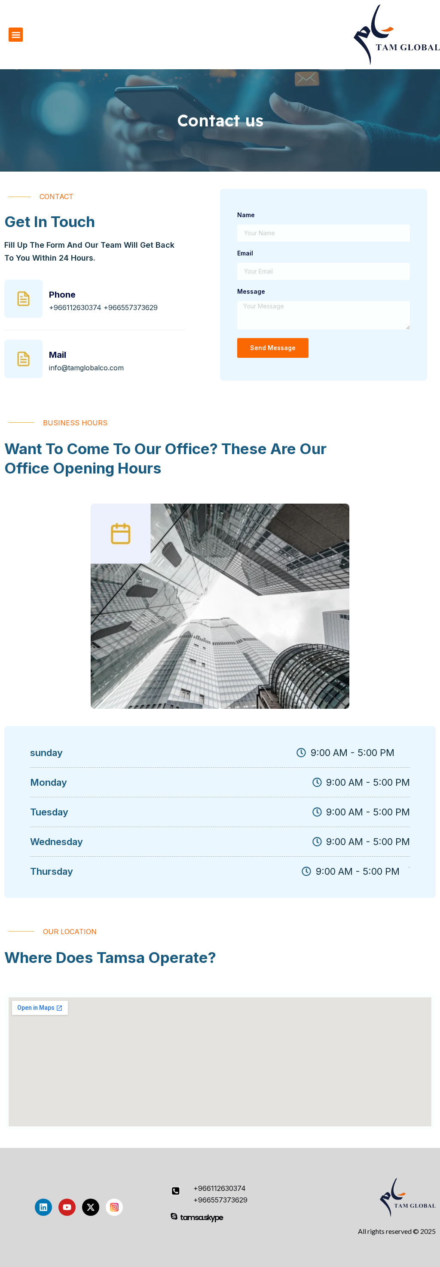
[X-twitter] (90, 1207)
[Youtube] (67, 1207)
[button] (16, 35)
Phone (62, 294)
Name (246, 215)
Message (251, 292)
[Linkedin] (43, 1207)
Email (245, 253)
